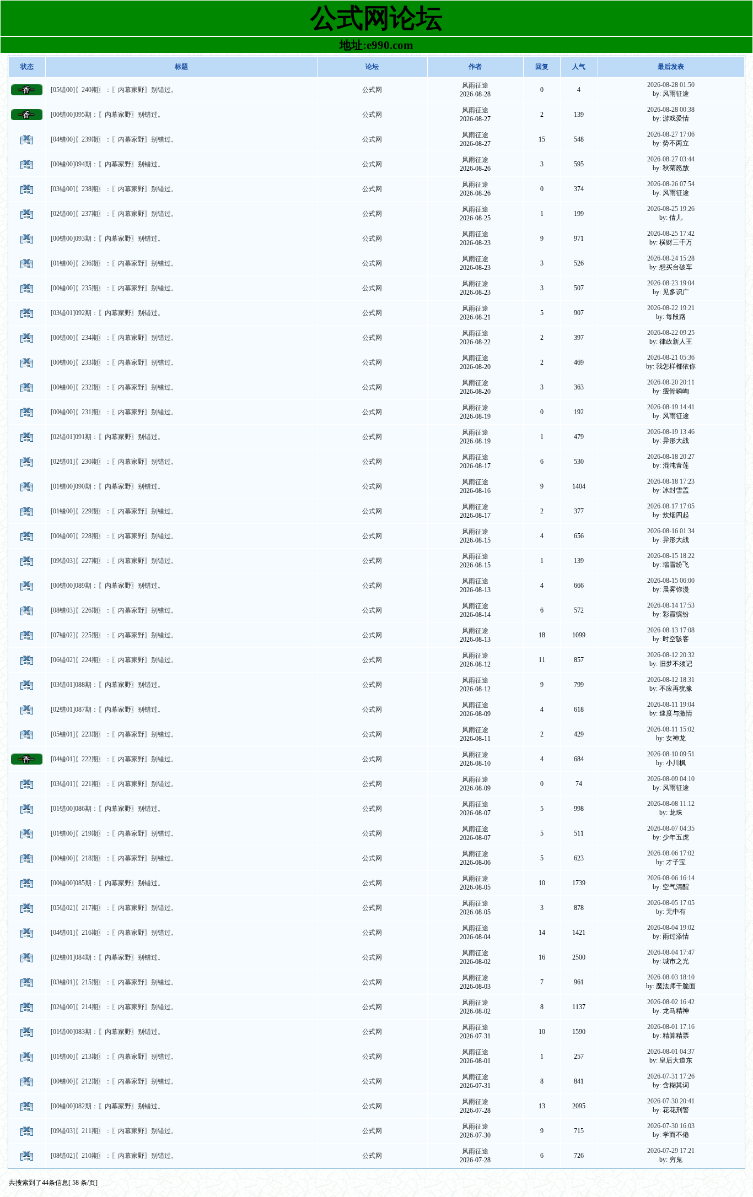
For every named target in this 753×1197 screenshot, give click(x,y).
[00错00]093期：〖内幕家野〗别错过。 (107, 238)
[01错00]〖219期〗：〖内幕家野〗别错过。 (114, 833)
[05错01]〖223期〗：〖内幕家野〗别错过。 (114, 734)
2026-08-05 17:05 (671, 903)
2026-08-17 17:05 (671, 506)
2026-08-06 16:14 (671, 878)
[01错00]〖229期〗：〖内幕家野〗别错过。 (114, 511)
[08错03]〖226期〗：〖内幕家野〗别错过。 (114, 610)
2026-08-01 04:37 (671, 1051)
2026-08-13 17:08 (671, 630)
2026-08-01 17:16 (671, 1027)
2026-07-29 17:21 (671, 1151)
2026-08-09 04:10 (671, 779)
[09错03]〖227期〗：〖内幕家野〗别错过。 (114, 561)
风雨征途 (475, 85)
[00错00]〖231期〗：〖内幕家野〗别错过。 (114, 412)
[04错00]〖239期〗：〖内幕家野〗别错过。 (114, 139)
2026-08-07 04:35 (671, 828)
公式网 (372, 90)
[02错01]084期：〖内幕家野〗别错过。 (107, 957)
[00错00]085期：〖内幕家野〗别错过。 (107, 883)
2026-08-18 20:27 (671, 457)
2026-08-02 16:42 (671, 1002)
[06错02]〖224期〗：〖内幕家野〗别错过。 (114, 660)
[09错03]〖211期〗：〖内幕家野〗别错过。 (114, 1131)
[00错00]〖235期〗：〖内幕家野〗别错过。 (114, 288)
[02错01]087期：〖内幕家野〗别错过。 (107, 709)
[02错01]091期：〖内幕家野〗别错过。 (107, 437)
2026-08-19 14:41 (671, 407)
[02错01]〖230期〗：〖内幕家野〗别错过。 (114, 461)
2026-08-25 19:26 (671, 209)
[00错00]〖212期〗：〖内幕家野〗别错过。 (114, 1081)
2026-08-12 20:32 (671, 655)
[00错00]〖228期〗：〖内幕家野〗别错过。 (114, 536)
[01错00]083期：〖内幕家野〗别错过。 (107, 1032)
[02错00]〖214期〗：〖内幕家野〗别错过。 (114, 1007)
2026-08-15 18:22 (671, 556)
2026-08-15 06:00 (671, 580)
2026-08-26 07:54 (671, 184)
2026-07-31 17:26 (671, 1076)
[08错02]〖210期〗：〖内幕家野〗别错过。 (114, 1156)
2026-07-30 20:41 (671, 1101)
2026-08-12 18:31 (671, 680)
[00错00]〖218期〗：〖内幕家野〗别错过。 (114, 858)
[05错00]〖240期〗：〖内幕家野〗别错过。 (114, 90)
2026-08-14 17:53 (671, 605)
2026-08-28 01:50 (671, 85)
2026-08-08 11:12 (671, 804)
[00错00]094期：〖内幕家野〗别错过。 (107, 164)
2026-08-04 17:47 (671, 952)
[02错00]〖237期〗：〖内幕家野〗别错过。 (114, 214)
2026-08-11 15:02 (671, 729)
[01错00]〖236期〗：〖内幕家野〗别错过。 (114, 263)
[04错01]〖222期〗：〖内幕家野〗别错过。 (114, 759)
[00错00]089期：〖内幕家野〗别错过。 (107, 585)
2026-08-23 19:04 (671, 283)
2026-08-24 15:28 (671, 258)
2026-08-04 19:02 (671, 927)
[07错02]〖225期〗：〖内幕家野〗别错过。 (114, 635)
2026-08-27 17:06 (671, 134)
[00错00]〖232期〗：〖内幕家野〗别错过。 (114, 387)
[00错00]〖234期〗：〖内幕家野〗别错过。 (114, 338)
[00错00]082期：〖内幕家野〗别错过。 (107, 1106)
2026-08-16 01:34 (671, 531)
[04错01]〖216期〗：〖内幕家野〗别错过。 (114, 932)
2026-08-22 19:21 (671, 308)
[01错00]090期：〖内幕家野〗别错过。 (107, 486)
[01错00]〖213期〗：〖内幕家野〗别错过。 (114, 1056)
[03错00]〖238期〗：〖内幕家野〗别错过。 (114, 189)
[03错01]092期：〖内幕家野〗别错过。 (107, 313)
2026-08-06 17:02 (671, 853)
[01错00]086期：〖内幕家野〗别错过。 (107, 809)
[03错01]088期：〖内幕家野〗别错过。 (107, 685)
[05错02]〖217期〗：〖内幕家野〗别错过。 (114, 908)
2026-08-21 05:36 (671, 357)
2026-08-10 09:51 (671, 754)
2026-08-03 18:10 (671, 977)
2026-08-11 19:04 (671, 704)
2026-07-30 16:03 (671, 1126)
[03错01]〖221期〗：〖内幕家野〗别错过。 (114, 784)
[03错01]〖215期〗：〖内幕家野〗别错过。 (114, 982)
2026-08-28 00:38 (671, 109)
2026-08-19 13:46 (671, 432)
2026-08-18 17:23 (671, 481)
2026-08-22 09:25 (671, 333)
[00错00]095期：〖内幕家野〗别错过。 (107, 114)
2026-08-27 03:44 (671, 159)
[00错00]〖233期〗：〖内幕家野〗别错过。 (114, 362)
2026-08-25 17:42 (671, 233)
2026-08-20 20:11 (671, 382)
